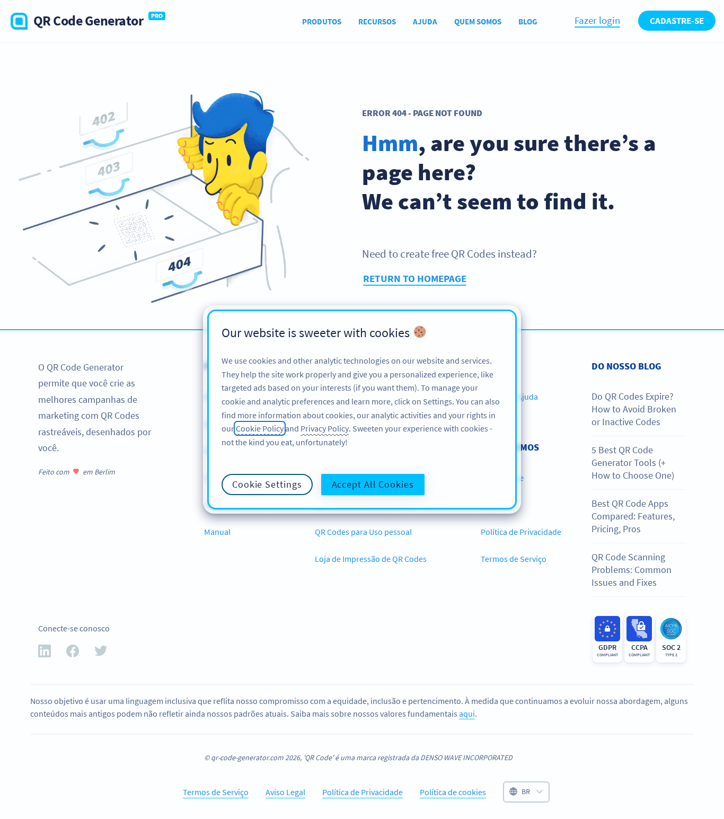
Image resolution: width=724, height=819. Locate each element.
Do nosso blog (626, 366)
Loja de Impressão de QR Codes (371, 558)
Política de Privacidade (521, 531)
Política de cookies (453, 792)
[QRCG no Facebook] (72, 653)
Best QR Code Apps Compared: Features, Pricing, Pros (633, 516)
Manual (217, 531)
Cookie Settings (267, 484)
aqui (467, 713)
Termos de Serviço (513, 558)
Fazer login (597, 20)
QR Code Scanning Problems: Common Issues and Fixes (631, 569)
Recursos (377, 21)
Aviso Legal (285, 792)
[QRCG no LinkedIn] (44, 653)
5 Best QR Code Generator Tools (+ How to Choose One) (632, 462)
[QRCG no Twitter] (100, 653)
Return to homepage (414, 278)
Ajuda (425, 21)
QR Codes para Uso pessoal (363, 531)
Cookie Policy (260, 428)
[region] (362, 409)
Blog (527, 21)
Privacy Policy (325, 428)
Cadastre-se (677, 21)
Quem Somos (477, 21)
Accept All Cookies (373, 484)
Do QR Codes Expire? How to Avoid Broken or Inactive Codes (633, 409)
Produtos (321, 21)
